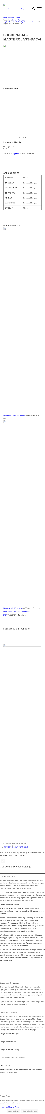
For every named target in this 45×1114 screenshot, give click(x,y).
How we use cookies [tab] (7, 876)
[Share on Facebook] (6, 91)
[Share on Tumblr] (6, 109)
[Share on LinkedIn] (6, 105)
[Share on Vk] (6, 112)
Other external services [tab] (8, 1012)
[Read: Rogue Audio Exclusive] (5, 422)
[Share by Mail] (6, 120)
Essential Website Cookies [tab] (10, 904)
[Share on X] (6, 95)
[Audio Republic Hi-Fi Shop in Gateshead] (18, 9)
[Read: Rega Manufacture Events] (5, 229)
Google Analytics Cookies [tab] (9, 983)
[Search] (32, 9)
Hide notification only (29, 1111)
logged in (16, 153)
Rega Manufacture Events (14, 415)
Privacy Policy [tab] (5, 1096)
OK (3, 861)
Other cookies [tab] (5, 1065)
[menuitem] (32, 9)
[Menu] (38, 9)
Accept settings (13, 1111)
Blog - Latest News (11, 17)
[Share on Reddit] (6, 116)
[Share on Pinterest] (6, 102)
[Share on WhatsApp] (6, 98)
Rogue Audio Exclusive (12, 608)
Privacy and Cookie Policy (9, 1107)
